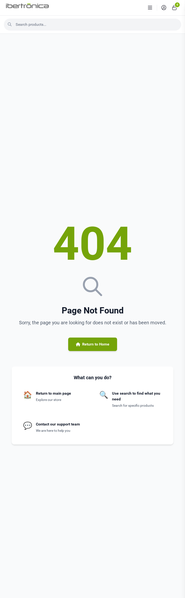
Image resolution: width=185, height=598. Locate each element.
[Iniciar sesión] (164, 8)
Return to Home (95, 344)
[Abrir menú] (150, 8)
